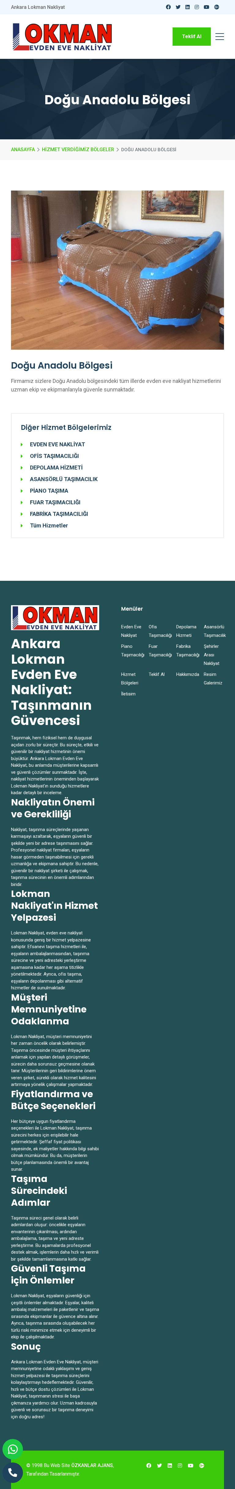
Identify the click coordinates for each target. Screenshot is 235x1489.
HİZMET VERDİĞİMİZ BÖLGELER (78, 149)
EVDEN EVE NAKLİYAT (57, 444)
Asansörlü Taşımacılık (214, 631)
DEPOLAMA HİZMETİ (56, 467)
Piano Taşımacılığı (131, 651)
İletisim (128, 694)
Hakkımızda (186, 674)
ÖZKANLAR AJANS (92, 1465)
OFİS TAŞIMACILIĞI (54, 456)
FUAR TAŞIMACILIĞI (55, 502)
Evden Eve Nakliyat (131, 631)
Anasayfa (23, 149)
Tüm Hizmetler (49, 525)
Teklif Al (191, 36)
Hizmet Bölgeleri (129, 679)
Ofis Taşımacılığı (159, 631)
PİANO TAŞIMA (49, 491)
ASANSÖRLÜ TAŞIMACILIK (64, 479)
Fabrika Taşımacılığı (186, 651)
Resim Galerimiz (213, 679)
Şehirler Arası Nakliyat (211, 655)
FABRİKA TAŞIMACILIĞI (59, 514)
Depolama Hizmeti (186, 631)
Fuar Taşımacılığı (159, 651)
